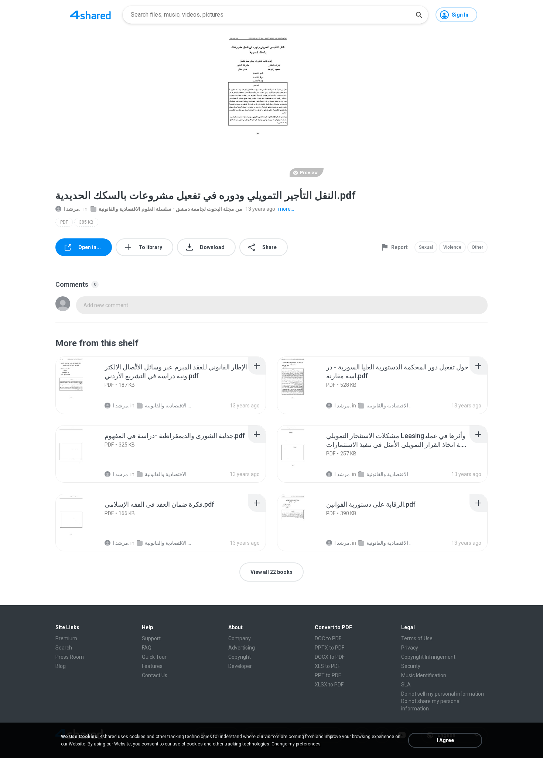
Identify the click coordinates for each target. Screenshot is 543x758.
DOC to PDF (328, 638)
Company (239, 638)
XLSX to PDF (329, 685)
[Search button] (419, 15)
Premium (66, 638)
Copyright (239, 657)
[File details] (84, 385)
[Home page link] (90, 15)
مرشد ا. (72, 209)
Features (152, 666)
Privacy (409, 648)
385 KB (86, 222)
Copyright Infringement (428, 657)
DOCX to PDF (330, 657)
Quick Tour (154, 657)
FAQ (146, 648)
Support (151, 638)
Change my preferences (296, 744)
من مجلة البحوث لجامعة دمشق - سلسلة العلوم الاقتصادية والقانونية (170, 209)
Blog (60, 666)
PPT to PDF (328, 675)
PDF (64, 222)
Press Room (69, 657)
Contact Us (154, 675)
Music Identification (423, 675)
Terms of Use (417, 638)
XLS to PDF (327, 666)
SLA (406, 685)
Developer (240, 666)
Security (410, 666)
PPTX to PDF (329, 648)
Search (63, 648)
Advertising (241, 648)
